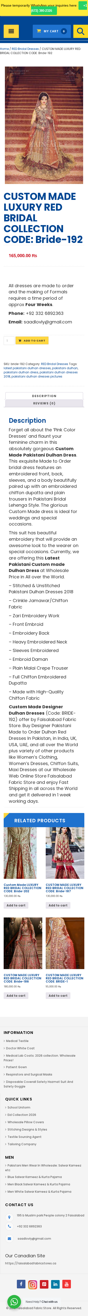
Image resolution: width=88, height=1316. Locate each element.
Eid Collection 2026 (22, 1115)
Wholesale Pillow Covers (26, 1122)
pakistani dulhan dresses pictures (36, 376)
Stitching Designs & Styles (27, 1129)
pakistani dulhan (65, 368)
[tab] (44, 396)
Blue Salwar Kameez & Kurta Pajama (35, 1177)
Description (44, 396)
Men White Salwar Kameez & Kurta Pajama (39, 1192)
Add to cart (34, 341)
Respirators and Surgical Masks (29, 1074)
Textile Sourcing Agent (25, 1137)
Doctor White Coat (20, 1048)
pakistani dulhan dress (21, 372)
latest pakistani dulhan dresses (27, 368)
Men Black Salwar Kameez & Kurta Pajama (39, 1184)
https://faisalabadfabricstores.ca (30, 1263)
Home (4, 49)
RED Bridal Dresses (25, 49)
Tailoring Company (22, 1144)
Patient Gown (16, 1067)
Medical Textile (17, 1041)
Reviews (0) (44, 403)
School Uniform (19, 1107)
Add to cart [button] (16, 905)
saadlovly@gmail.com (34, 1238)
